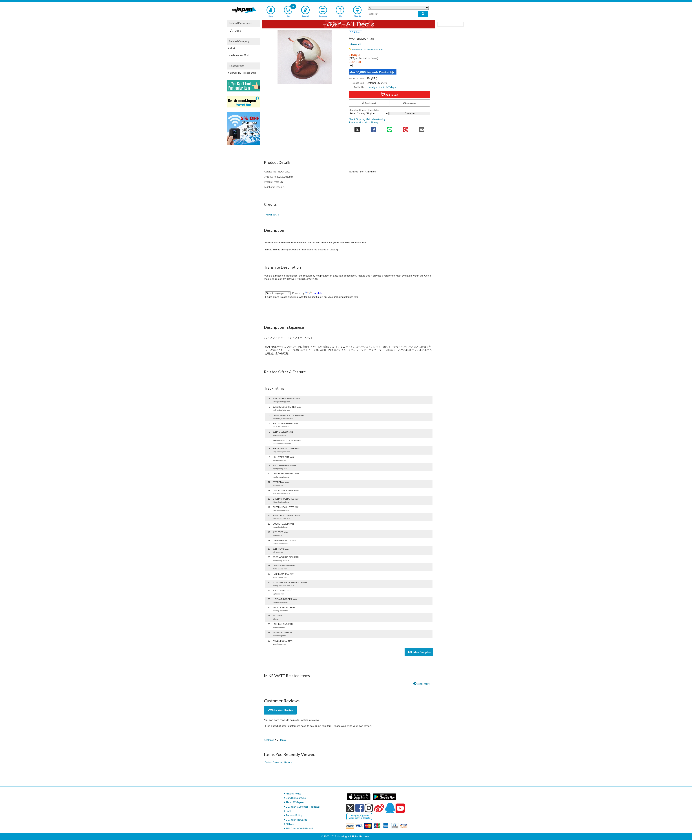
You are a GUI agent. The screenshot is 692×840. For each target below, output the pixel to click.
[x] (350, 808)
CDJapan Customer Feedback (303, 806)
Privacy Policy (293, 793)
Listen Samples (421, 652)
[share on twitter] (357, 128)
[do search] (423, 14)
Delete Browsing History (278, 762)
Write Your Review (282, 710)
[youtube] (400, 808)
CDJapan (269, 740)
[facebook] (359, 808)
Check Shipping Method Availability (367, 119)
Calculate (409, 113)
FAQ (288, 811)
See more (423, 684)
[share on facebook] (373, 128)
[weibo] (379, 808)
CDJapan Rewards (296, 819)
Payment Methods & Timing (363, 122)
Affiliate (290, 824)
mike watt (355, 44)
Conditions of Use (296, 797)
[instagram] (369, 808)
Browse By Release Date (243, 72)
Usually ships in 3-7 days (381, 87)
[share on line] (390, 128)
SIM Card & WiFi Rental (299, 828)
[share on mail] (422, 128)
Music (283, 740)
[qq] (390, 808)
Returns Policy (294, 815)
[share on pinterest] (406, 128)
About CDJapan (295, 802)
